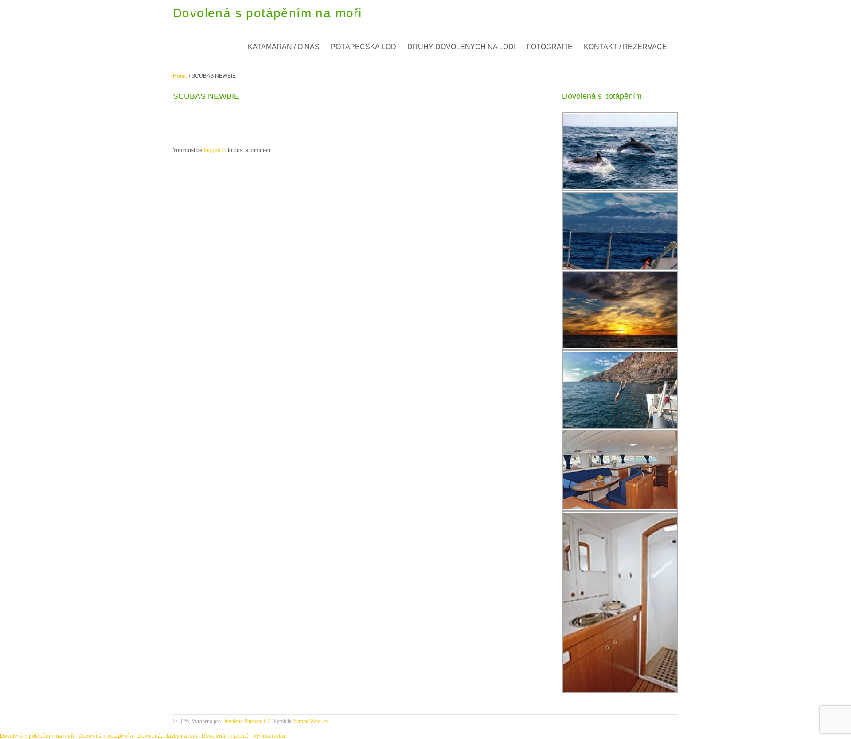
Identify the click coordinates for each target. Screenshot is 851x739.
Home (180, 76)
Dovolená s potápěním (105, 736)
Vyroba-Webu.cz (310, 721)
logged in (215, 150)
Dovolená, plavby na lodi (167, 736)
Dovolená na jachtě (225, 736)
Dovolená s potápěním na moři (37, 736)
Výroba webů (269, 736)
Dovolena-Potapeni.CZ (246, 721)
